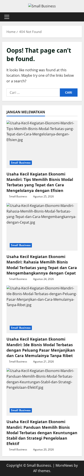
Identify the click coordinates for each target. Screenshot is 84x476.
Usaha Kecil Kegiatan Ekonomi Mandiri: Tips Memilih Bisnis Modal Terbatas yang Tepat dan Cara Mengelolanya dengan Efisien (39, 182)
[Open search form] (76, 17)
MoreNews (64, 465)
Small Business (21, 162)
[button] (6, 16)
